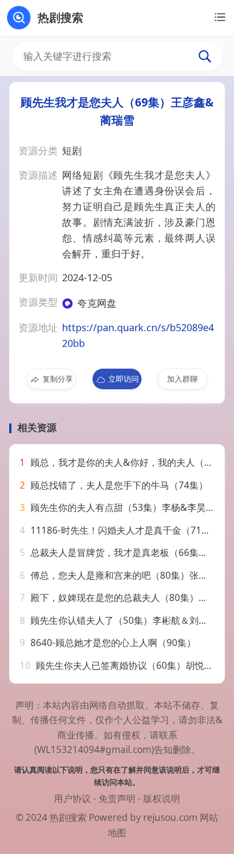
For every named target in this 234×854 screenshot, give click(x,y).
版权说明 (161, 798)
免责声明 (117, 798)
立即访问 (123, 379)
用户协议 (72, 798)
